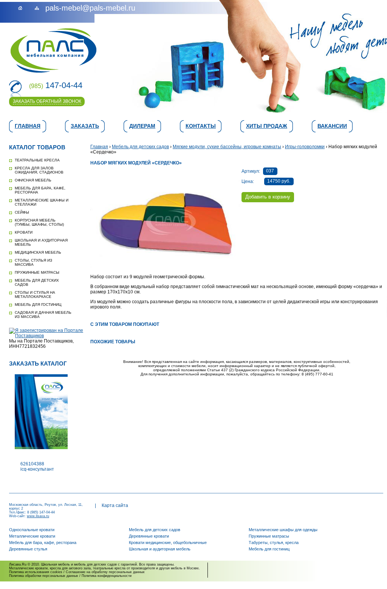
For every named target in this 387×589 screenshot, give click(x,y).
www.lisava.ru (38, 516)
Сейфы (22, 212)
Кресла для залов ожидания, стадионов (39, 170)
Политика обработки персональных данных (43, 576)
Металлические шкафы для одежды (283, 529)
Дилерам (142, 126)
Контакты (201, 126)
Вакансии (332, 126)
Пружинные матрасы (37, 272)
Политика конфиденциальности (107, 576)
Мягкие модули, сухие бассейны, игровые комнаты (227, 146)
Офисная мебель (33, 180)
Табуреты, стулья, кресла (274, 542)
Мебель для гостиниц (38, 304)
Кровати (24, 232)
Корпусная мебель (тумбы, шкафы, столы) (39, 222)
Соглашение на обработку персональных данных (105, 572)
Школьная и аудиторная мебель (159, 549)
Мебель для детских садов (140, 146)
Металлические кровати (32, 536)
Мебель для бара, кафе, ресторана (42, 542)
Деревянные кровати (149, 536)
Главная (27, 126)
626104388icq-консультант (37, 466)
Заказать (85, 126)
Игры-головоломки (305, 146)
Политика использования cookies (35, 572)
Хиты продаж (266, 126)
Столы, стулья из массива (33, 262)
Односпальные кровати (31, 529)
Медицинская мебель (38, 252)
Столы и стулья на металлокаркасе (35, 294)
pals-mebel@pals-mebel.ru (90, 8)
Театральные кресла (37, 160)
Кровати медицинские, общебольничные (168, 542)
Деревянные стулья (28, 549)
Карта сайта (115, 505)
